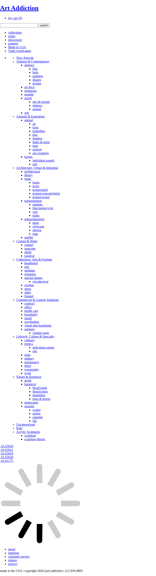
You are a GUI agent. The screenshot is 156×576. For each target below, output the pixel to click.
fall (34, 421)
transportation (33, 201)
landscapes (31, 402)
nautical (29, 256)
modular (29, 270)
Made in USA (17, 47)
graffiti (28, 237)
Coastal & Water (26, 241)
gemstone (30, 91)
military (29, 358)
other (27, 292)
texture (36, 83)
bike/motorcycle (42, 208)
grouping (30, 274)
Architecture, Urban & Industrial (37, 168)
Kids (19, 428)
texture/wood (40, 197)
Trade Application (19, 51)
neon (35, 223)
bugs (35, 127)
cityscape (38, 226)
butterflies (38, 131)
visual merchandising (37, 325)
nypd (27, 373)
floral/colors (40, 391)
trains (35, 215)
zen (26, 113)
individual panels (43, 160)
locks (35, 186)
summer (37, 417)
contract (29, 303)
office (28, 307)
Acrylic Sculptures (28, 432)
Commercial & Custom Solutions (37, 300)
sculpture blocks (34, 439)
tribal (27, 366)
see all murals (41, 102)
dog (34, 135)
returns (12, 560)
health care (31, 311)
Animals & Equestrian (30, 116)
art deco (29, 87)
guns (27, 355)
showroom (15, 40)
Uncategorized (25, 424)
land (35, 146)
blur (35, 68)
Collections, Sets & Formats (34, 259)
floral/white (39, 388)
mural (28, 98)
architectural (32, 171)
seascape (30, 248)
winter (36, 410)
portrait (37, 149)
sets (34, 164)
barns (35, 182)
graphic (29, 94)
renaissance (31, 362)
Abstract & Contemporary (33, 61)
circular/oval (40, 281)
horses (28, 157)
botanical (30, 384)
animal (36, 109)
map (35, 234)
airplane (37, 204)
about (11, 549)
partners (13, 43)
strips (27, 289)
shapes (36, 79)
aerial (27, 380)
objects (36, 230)
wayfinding (31, 322)
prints (11, 36)
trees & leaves (41, 399)
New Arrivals (25, 57)
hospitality (31, 314)
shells (27, 252)
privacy (13, 564)
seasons (29, 406)
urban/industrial (34, 219)
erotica (28, 344)
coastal (28, 245)
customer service (18, 556)
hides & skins (41, 142)
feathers (37, 138)
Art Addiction (19, 8)
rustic (27, 179)
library (28, 175)
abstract (29, 65)
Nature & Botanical (28, 377)
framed (28, 296)
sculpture (30, 435)
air (34, 124)
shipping (13, 553)
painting (37, 76)
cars (35, 212)
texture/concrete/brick (46, 193)
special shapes (33, 278)
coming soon (40, 333)
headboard (31, 263)
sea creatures (40, 153)
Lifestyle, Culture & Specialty (35, 336)
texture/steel (40, 190)
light (35, 72)
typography (31, 369)
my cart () (15, 18)
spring (36, 413)
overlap (29, 285)
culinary (29, 340)
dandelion (38, 395)
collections (15, 32)
